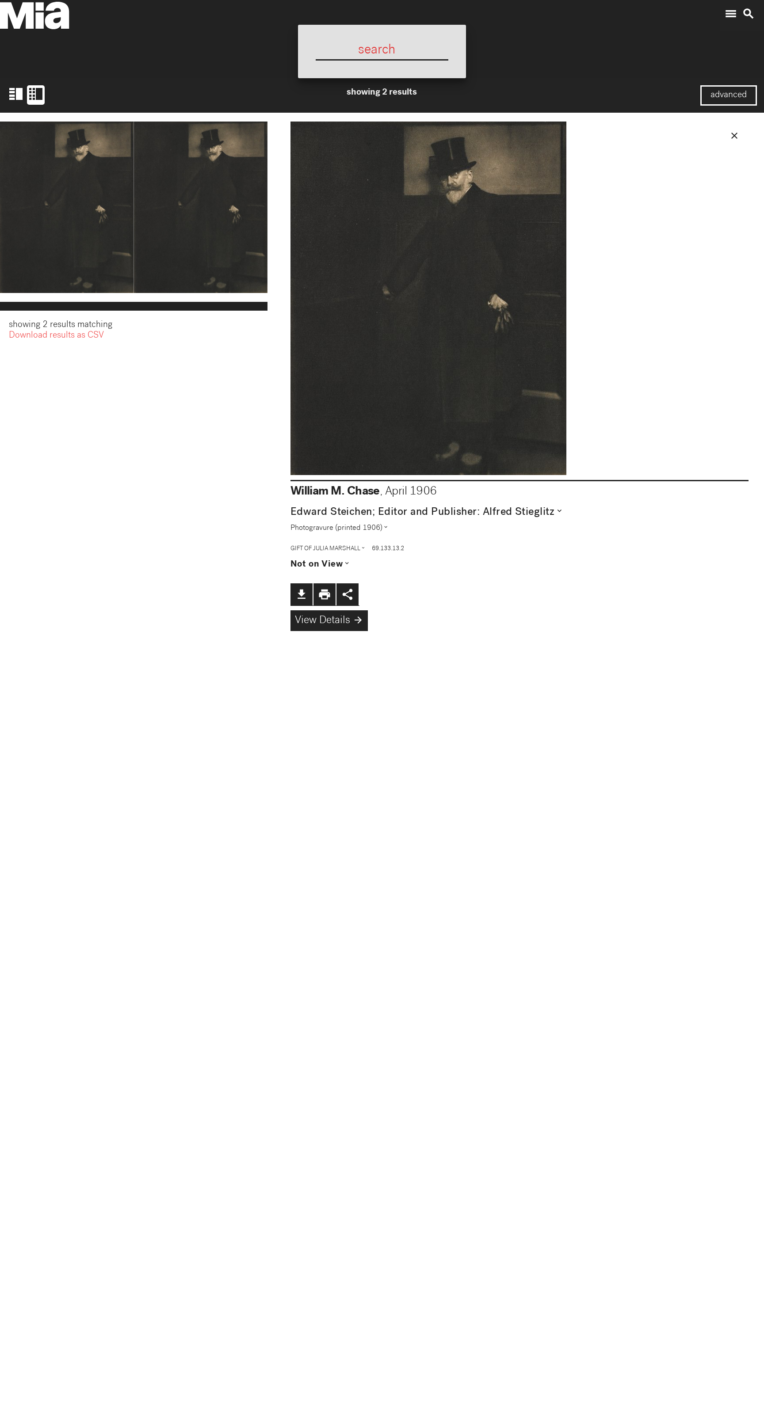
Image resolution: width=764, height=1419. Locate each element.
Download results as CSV (56, 335)
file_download (301, 594)
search (748, 13)
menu (730, 13)
